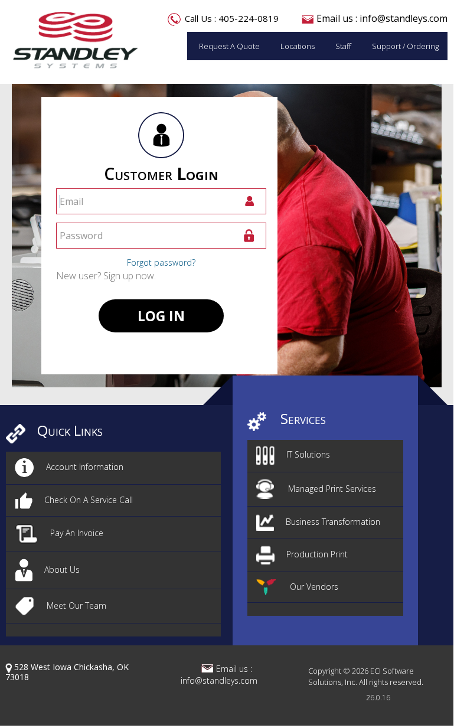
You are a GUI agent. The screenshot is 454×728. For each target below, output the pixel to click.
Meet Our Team (76, 605)
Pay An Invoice (76, 532)
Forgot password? (161, 262)
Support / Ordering (405, 46)
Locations (297, 46)
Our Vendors (313, 586)
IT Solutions (308, 454)
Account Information (84, 466)
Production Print (317, 554)
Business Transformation (333, 521)
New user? (106, 275)
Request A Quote (229, 46)
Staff (343, 46)
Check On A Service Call (88, 499)
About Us (62, 569)
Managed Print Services (331, 488)
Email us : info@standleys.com (382, 18)
